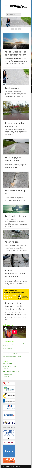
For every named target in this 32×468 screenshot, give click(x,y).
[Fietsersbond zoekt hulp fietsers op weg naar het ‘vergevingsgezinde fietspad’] (16, 294)
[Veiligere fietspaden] (16, 234)
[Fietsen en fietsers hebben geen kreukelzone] (16, 110)
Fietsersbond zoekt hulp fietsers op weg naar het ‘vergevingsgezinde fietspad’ (15, 306)
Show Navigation (25, 14)
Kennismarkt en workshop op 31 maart (12, 356)
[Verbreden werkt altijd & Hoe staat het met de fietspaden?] (16, 41)
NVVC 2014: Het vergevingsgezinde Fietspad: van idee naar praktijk (15, 273)
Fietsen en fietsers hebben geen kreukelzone (13, 351)
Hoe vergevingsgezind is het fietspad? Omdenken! (14, 354)
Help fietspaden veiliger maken (16, 216)
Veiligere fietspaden (12, 241)
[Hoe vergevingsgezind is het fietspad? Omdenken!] (16, 146)
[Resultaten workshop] (16, 77)
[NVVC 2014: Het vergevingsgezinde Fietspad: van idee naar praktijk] (16, 260)
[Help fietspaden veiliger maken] (16, 209)
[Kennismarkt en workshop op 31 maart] (16, 180)
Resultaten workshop (20, 22)
